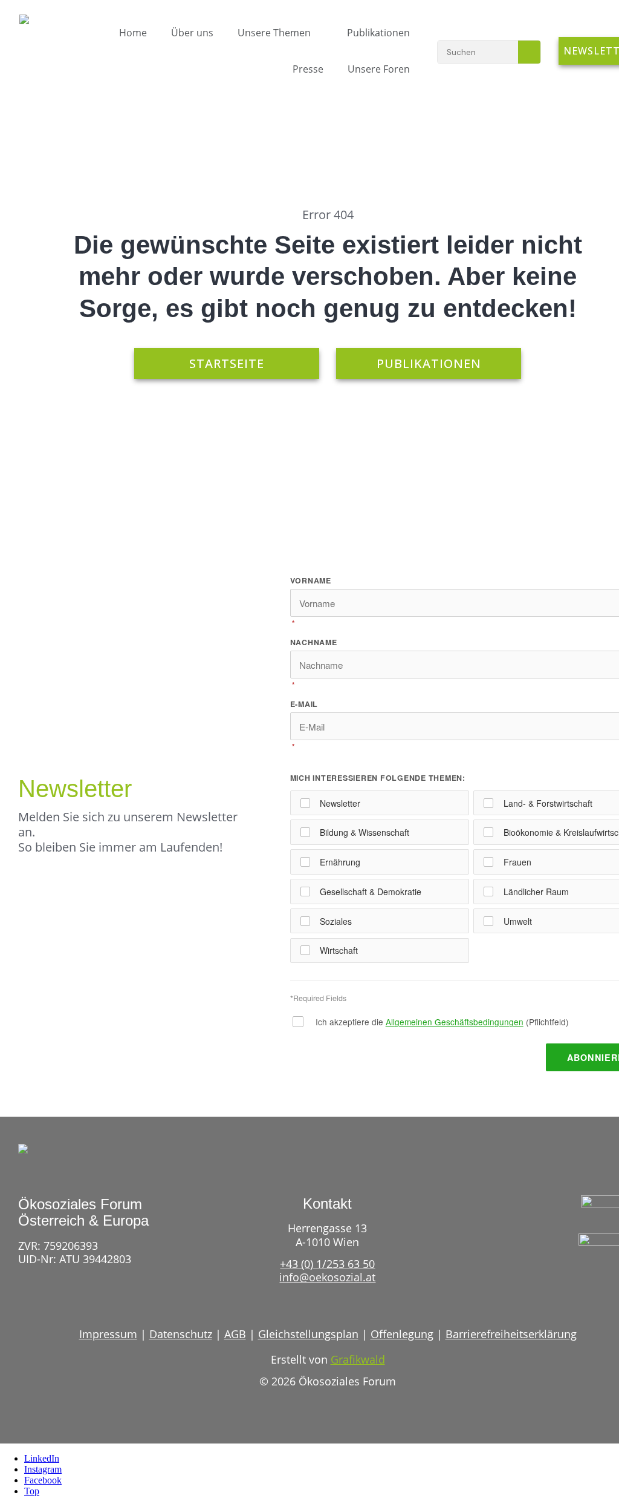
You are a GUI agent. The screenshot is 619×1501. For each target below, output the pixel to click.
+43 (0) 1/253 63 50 (327, 1263)
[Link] (584, 1281)
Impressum (108, 1334)
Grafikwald (358, 1359)
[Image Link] (43, 36)
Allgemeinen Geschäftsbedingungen (454, 1022)
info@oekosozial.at (327, 1277)
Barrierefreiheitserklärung (511, 1334)
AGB (235, 1334)
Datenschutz (180, 1334)
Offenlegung (402, 1334)
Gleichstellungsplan (308, 1334)
